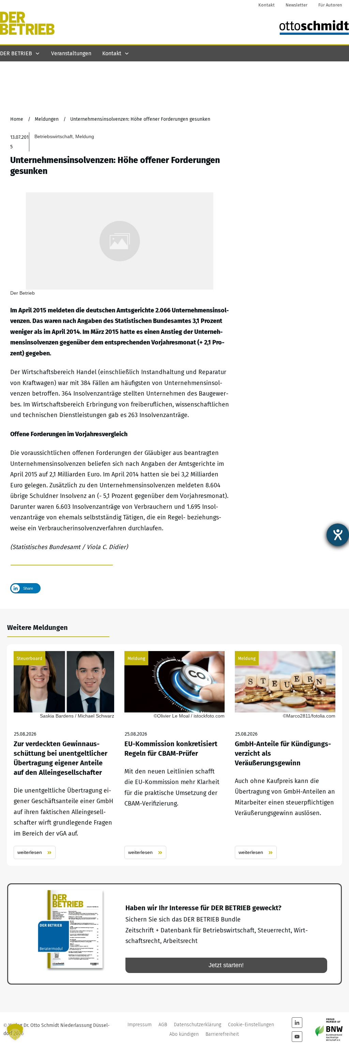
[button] (15, 1032)
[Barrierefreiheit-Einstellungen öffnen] (338, 535)
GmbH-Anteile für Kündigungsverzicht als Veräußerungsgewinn (285, 755)
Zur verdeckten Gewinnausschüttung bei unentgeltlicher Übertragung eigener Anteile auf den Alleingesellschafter (64, 755)
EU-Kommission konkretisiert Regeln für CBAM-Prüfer (174, 755)
